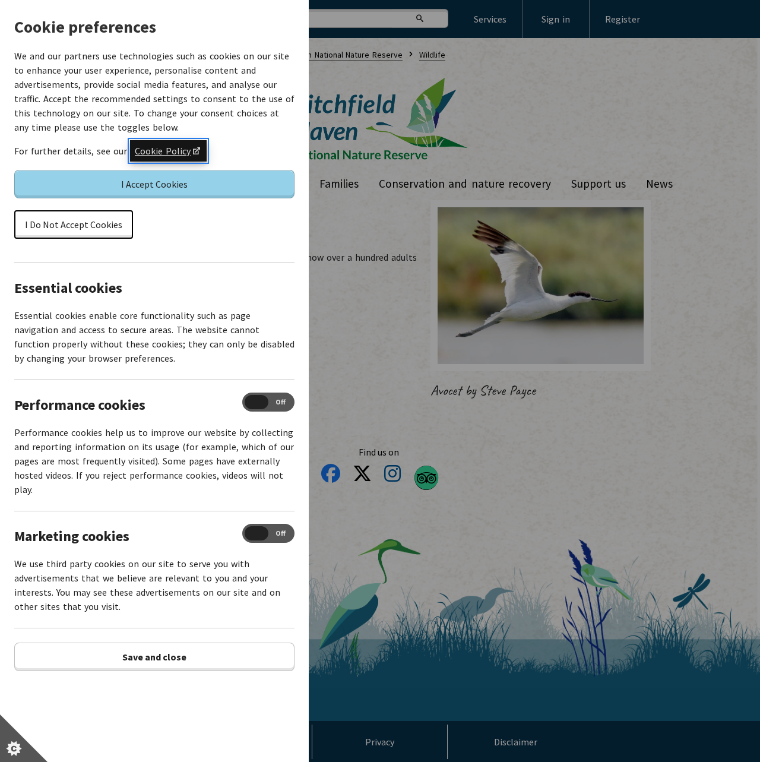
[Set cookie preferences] (24, 738)
